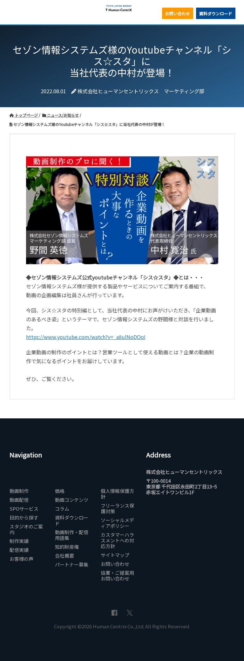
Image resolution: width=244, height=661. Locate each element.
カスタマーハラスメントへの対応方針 (117, 540)
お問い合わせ (177, 13)
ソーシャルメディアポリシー (117, 523)
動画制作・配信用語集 (71, 535)
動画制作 (19, 491)
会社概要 (64, 556)
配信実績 (19, 550)
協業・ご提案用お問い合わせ (117, 575)
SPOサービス (24, 509)
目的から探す (24, 517)
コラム (62, 509)
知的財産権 (67, 547)
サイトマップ (115, 555)
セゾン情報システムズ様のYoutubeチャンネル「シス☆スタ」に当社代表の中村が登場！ (88, 124)
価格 (59, 491)
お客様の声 (21, 559)
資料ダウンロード (215, 13)
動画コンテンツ (71, 500)
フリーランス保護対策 (117, 508)
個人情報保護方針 (117, 494)
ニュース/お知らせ (62, 115)
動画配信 (19, 500)
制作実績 (19, 541)
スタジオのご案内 (26, 529)
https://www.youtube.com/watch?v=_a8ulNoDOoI (86, 337)
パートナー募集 (71, 564)
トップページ (26, 115)
